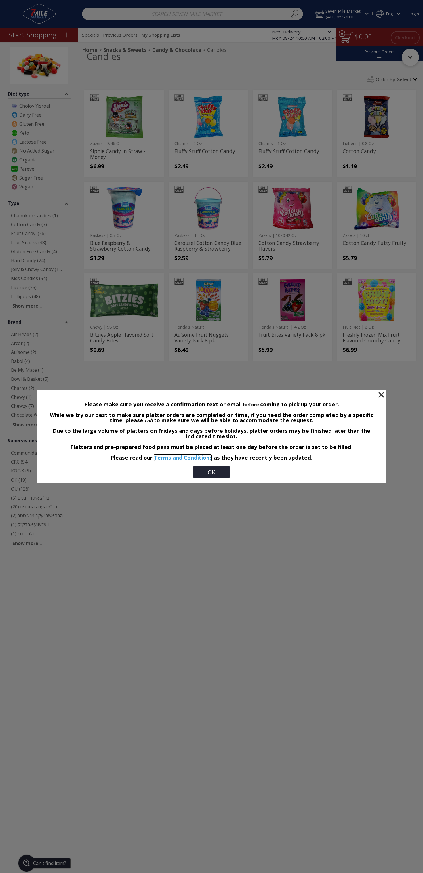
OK (211, 472)
